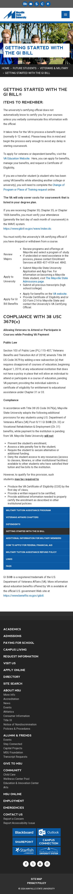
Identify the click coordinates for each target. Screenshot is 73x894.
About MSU (12, 690)
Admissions (12, 636)
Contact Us (13, 814)
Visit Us (9, 663)
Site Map (36, 879)
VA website (60, 293)
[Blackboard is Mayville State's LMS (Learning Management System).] (25, 3)
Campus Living (15, 649)
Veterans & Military (54, 68)
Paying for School (18, 642)
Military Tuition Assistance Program (28, 510)
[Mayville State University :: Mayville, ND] (15, 14)
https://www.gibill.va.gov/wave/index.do (27, 228)
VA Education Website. (16, 158)
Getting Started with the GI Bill (27, 73)
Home (5, 68)
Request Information (20, 656)
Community (12, 770)
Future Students (24, 68)
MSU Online (12, 794)
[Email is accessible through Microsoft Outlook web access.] (30, 3)
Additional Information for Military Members (33, 538)
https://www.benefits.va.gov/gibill (23, 595)
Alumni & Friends (17, 735)
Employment (13, 801)
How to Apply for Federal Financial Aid (29, 545)
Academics (12, 629)
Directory (11, 676)
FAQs (8, 566)
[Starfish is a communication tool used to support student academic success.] (48, 3)
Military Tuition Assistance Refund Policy (31, 552)
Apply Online (14, 670)
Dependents (13, 524)
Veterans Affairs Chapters (22, 517)
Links (9, 559)
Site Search (12, 683)
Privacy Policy (36, 883)
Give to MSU (12, 763)
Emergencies (13, 807)
